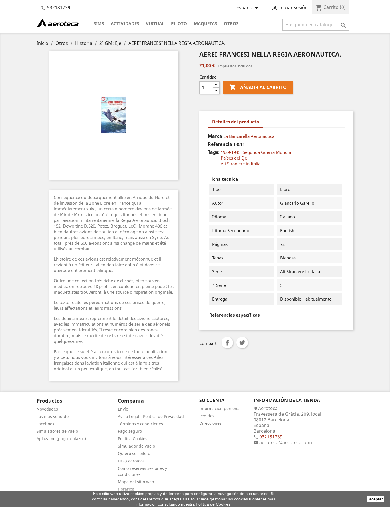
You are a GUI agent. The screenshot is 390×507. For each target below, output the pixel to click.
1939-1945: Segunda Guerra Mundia (256, 152)
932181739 (58, 7)
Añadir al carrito (258, 87)
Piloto (179, 23)
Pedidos (206, 416)
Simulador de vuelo (136, 446)
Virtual (155, 23)
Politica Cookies (132, 438)
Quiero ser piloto (134, 453)
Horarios (126, 489)
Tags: (214, 152)
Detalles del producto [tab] (235, 121)
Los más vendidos (54, 416)
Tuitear (242, 342)
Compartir (227, 342)
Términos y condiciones (140, 423)
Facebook (45, 423)
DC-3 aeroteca (131, 461)
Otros (231, 23)
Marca (215, 136)
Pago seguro (130, 431)
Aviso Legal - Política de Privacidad (151, 416)
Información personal (220, 408)
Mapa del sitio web (136, 481)
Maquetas (205, 23)
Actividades (125, 23)
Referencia (220, 144)
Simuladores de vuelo (57, 431)
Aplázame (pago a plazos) (61, 438)
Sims (99, 23)
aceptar (376, 499)
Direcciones (210, 423)
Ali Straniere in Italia (240, 163)
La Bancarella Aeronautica (248, 136)
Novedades (47, 409)
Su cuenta (211, 400)
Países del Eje (234, 158)
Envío (123, 409)
